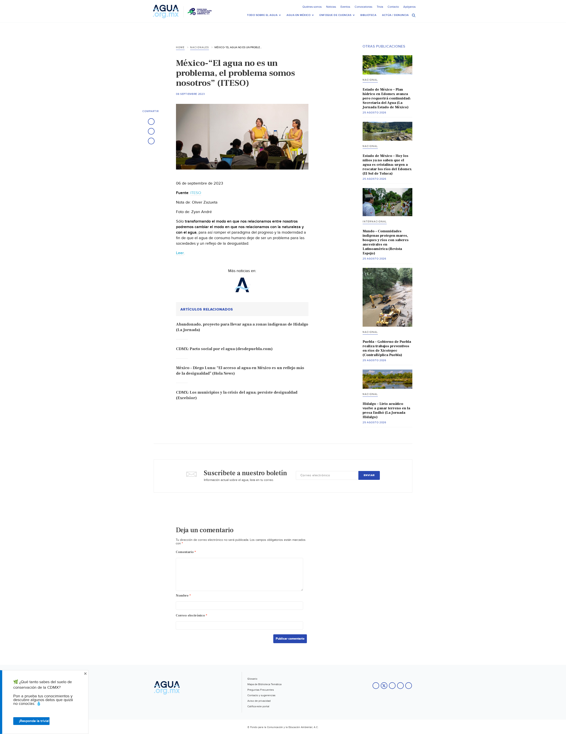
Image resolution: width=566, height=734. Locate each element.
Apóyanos (409, 7)
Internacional (375, 221)
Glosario (252, 678)
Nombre (183, 595)
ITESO (195, 193)
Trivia (380, 7)
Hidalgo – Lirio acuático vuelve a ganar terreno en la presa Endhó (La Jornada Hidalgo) (386, 410)
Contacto (393, 7)
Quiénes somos (312, 7)
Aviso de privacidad (259, 700)
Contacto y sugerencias (261, 695)
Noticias (331, 7)
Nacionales (199, 47)
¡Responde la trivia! (34, 721)
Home (180, 47)
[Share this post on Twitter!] (151, 131)
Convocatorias (363, 7)
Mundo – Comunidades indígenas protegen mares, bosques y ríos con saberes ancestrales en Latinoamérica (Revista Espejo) (386, 242)
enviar (369, 475)
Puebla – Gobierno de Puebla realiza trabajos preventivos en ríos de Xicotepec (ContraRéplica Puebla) (387, 348)
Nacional (370, 79)
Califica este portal (258, 706)
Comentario (186, 552)
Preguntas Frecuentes (260, 689)
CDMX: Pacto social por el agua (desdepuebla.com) (224, 348)
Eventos (345, 7)
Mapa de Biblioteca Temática (264, 684)
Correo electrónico (191, 615)
